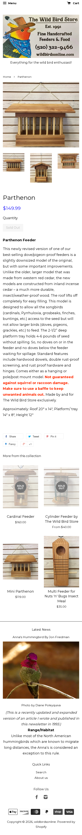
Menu (11, 3)
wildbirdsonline (45, 822)
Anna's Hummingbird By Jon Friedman (41, 637)
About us (41, 778)
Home (7, 76)
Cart (75, 3)
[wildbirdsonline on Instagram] (45, 797)
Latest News (41, 629)
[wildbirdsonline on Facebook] (37, 797)
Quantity (10, 218)
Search (41, 772)
